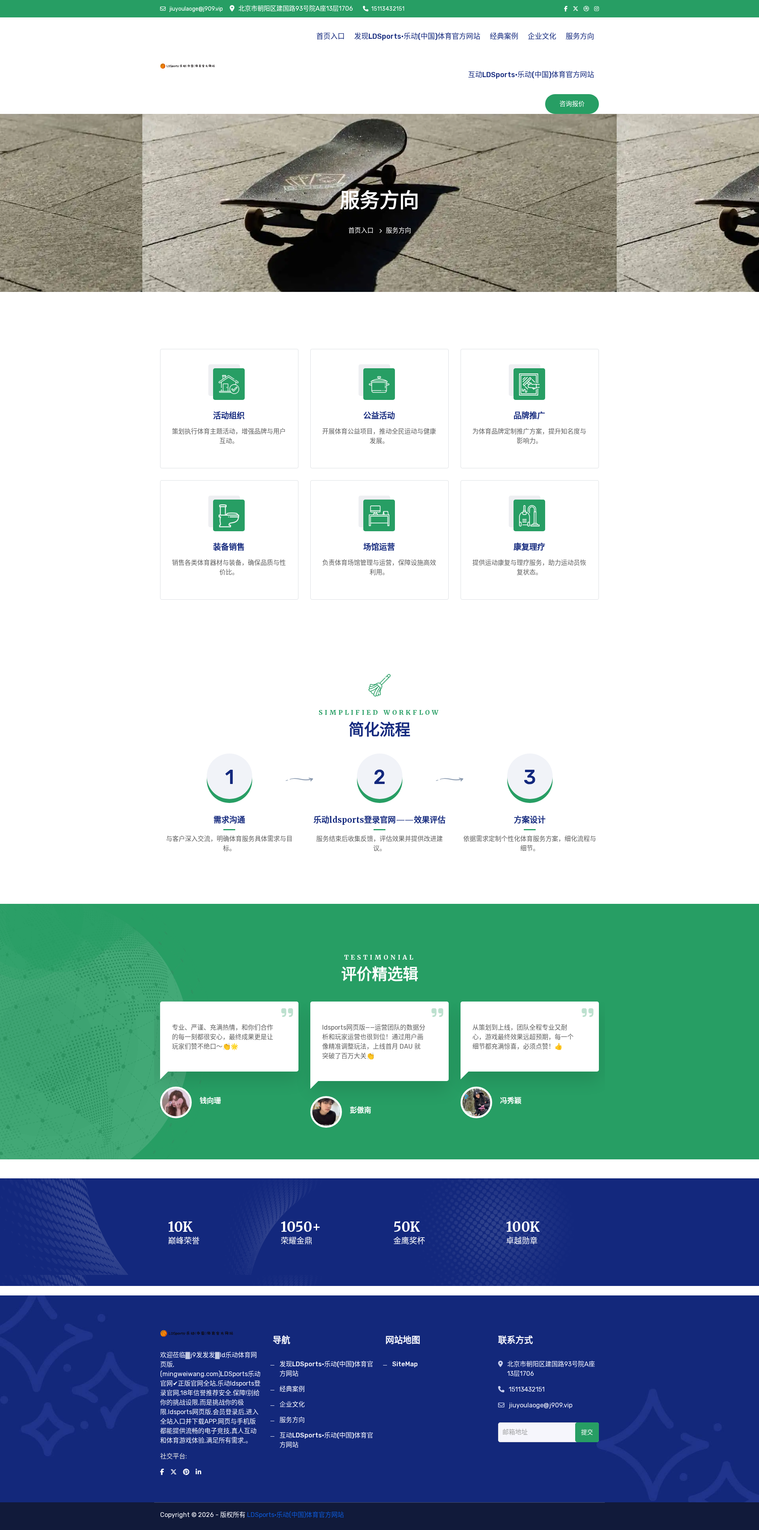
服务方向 (580, 36)
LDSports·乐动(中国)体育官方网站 (295, 1515)
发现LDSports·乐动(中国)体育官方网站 (417, 36)
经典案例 (504, 36)
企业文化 (542, 36)
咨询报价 (572, 104)
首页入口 (330, 36)
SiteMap (405, 1364)
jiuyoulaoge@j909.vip (195, 9)
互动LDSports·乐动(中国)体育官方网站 (531, 74)
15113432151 (387, 9)
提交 (587, 1432)
